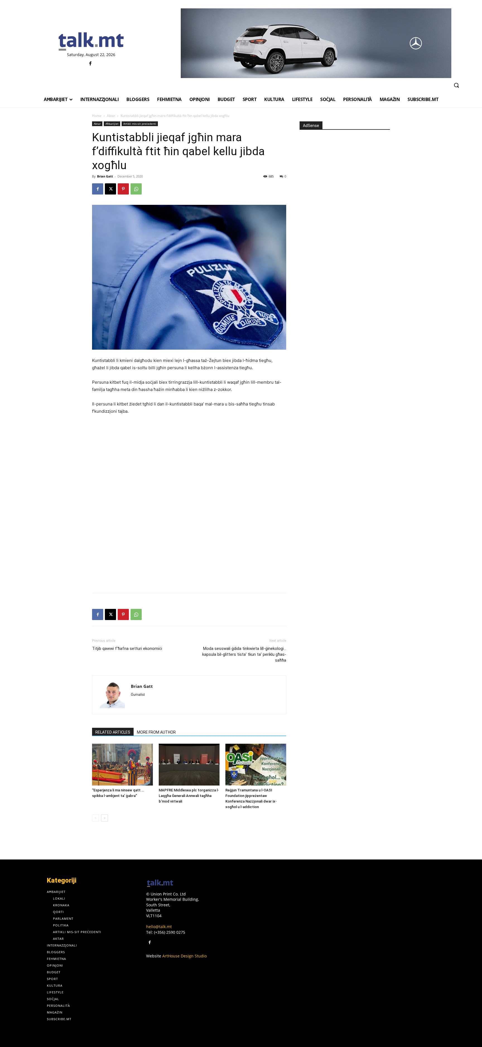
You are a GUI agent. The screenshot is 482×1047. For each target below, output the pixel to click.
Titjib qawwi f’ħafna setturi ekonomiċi (127, 648)
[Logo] (91, 42)
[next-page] (104, 818)
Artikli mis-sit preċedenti (139, 124)
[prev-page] (95, 818)
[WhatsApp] (136, 188)
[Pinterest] (123, 188)
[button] (456, 85)
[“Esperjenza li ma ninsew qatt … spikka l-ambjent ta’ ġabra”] (122, 765)
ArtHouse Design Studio (184, 956)
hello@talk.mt (159, 926)
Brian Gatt (105, 176)
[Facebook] (90, 64)
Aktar (111, 115)
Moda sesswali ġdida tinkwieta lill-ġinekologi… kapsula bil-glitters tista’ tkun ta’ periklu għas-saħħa (244, 654)
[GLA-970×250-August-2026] (316, 43)
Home (97, 115)
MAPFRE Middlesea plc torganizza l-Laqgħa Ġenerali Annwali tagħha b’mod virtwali (189, 795)
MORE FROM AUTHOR (156, 732)
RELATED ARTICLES (112, 732)
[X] (110, 188)
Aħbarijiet (112, 124)
